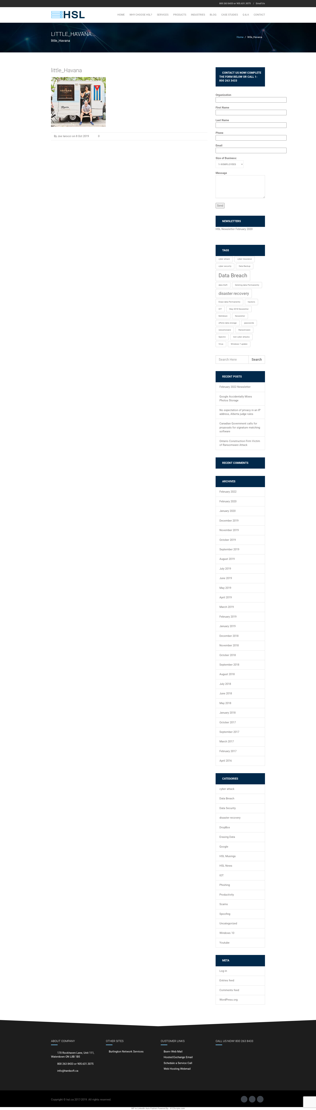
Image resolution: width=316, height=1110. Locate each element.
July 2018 (225, 684)
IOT (220, 309)
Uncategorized (228, 923)
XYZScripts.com (177, 1108)
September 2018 (229, 664)
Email (219, 145)
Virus (221, 344)
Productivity (226, 894)
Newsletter (240, 316)
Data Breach (233, 275)
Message (221, 173)
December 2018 (228, 636)
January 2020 (227, 511)
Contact (259, 14)
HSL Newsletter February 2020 (234, 229)
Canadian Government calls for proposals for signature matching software (239, 427)
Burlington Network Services (126, 1051)
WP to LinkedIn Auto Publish (144, 1108)
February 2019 (227, 616)
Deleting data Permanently (247, 285)
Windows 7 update (239, 344)
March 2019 (226, 607)
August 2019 (227, 559)
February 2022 (227, 491)
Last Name (222, 120)
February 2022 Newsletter (235, 387)
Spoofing (224, 914)
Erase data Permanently (229, 302)
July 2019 (225, 568)
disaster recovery (234, 293)
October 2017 (227, 722)
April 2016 (225, 760)
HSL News (225, 865)
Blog (213, 14)
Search (257, 359)
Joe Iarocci (64, 136)
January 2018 (227, 712)
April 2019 (225, 597)
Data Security (227, 808)
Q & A (246, 14)
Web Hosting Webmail (177, 1068)
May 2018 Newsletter (239, 309)
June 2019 (225, 578)
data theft (223, 285)
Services (162, 14)
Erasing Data (227, 837)
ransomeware (225, 330)
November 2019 (229, 530)
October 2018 (227, 655)
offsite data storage (228, 323)
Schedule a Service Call (178, 1063)
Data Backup (244, 266)
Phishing (224, 885)
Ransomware (244, 330)
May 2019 (225, 588)
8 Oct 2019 (82, 136)
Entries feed (226, 980)
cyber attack (224, 259)
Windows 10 (226, 933)
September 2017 (229, 732)
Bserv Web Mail (173, 1051)
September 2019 (229, 549)
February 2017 (227, 751)
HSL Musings (227, 856)
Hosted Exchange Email (178, 1057)
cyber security (225, 266)
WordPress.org (228, 999)
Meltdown (223, 316)
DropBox (224, 827)
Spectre (222, 337)
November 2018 (229, 645)
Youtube (224, 942)
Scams (223, 904)
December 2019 (228, 520)
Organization (223, 95)
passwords (249, 323)
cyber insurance (244, 259)
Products (179, 14)
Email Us (260, 3)
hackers (251, 302)
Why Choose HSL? (140, 14)
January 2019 (227, 626)
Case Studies (229, 14)
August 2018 (227, 674)
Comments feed (229, 990)
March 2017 (226, 741)
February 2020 (227, 501)
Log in (223, 971)
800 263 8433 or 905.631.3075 (235, 3)
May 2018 (225, 703)
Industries (198, 14)
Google (223, 846)
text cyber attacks (241, 337)
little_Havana (66, 70)
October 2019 (227, 540)
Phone (219, 133)
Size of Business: (226, 158)
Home (121, 14)
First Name (222, 107)
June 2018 (225, 693)
